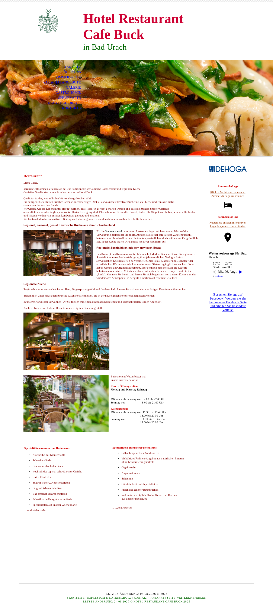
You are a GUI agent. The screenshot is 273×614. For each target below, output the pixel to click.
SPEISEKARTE (69, 97)
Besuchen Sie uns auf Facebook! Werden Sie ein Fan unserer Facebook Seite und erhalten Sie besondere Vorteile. (228, 302)
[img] (48, 21)
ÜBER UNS (72, 72)
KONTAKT (70, 108)
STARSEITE (72, 67)
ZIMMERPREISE (68, 77)
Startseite (76, 597)
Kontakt (141, 597)
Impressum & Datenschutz (109, 597)
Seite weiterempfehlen (186, 597)
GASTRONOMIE (68, 92)
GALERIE (73, 87)
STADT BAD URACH (64, 103)
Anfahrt (157, 597)
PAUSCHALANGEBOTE (62, 82)
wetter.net (219, 276)
